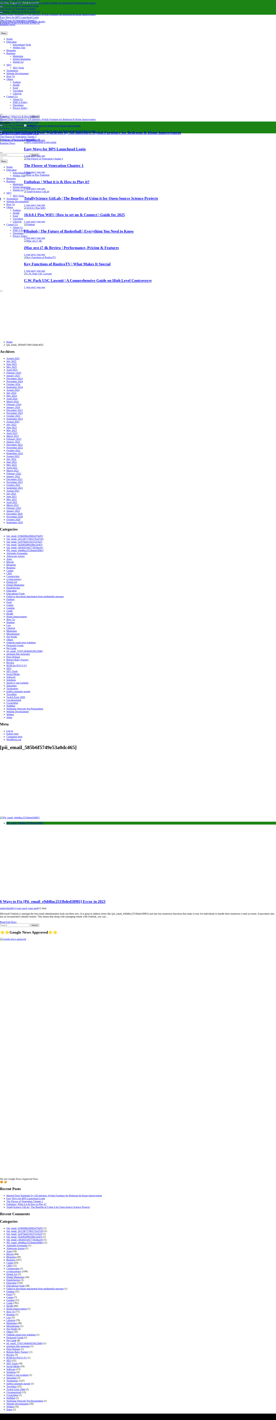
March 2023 (12, 436)
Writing (10, 714)
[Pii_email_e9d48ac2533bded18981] (25, 550)
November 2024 (14, 381)
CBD (9, 573)
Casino (9, 570)
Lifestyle (17, 93)
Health (16, 85)
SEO (8, 64)
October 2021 (13, 485)
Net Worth (11, 636)
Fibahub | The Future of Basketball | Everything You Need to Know (202, 231)
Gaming (10, 608)
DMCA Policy (20, 102)
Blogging (11, 50)
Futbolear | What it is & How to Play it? (20, 11)
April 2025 (11, 370)
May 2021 (11, 499)
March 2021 (12, 505)
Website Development (17, 73)
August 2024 (12, 390)
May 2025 (11, 367)
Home (9, 39)
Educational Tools (22, 44)
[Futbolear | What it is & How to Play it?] (159, 175)
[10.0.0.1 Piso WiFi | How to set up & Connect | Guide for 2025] (157, 208)
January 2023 (13, 442)
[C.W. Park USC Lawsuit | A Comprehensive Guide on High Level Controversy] (160, 273)
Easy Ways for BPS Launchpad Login (19, 5)
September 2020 (14, 522)
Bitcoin (10, 562)
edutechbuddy (7, 908)
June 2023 (11, 427)
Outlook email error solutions (21, 642)
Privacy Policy (20, 108)
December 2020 (14, 513)
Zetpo (9, 717)
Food (15, 88)
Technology (12, 70)
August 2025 (12, 358)
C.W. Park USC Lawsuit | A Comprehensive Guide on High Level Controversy (211, 280)
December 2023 (14, 410)
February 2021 (13, 508)
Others (9, 79)
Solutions (11, 680)
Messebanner (13, 634)
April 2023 (11, 433)
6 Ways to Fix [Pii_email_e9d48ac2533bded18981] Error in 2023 (52, 901)
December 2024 (14, 378)
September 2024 (14, 387)
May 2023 (11, 430)
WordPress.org (13, 739)
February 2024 (13, 404)
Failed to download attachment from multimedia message (35, 596)
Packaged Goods (14, 645)
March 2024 (12, 401)
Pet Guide (11, 648)
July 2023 (11, 424)
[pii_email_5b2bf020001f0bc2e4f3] (24, 544)
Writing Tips (19, 47)
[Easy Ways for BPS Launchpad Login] (163, 142)
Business (10, 53)
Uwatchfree (12, 703)
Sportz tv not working (17, 682)
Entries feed (12, 733)
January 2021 (13, 511)
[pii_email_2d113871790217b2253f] (24, 539)
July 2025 (11, 361)
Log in (9, 731)
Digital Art (18, 62)
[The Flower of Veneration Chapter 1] (166, 158)
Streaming (11, 685)
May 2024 (11, 395)
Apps (9, 559)
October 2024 (13, 384)
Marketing (18, 56)
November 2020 (14, 516)
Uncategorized (13, 700)
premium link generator (18, 654)
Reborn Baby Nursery (17, 659)
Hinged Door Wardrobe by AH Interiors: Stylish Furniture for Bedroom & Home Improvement (48, 3)
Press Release (13, 657)
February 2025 (13, 372)
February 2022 (13, 473)
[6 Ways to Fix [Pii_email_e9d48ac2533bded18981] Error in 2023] (20, 817)
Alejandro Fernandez (17, 553)
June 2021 (11, 496)
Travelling (18, 90)
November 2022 (14, 447)
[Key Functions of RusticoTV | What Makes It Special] (163, 257)
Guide (9, 611)
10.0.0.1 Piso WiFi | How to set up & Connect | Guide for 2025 (197, 215)
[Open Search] (1, 114)
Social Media (13, 674)
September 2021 (14, 488)
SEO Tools (18, 67)
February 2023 (13, 439)
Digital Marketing (22, 59)
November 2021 (14, 482)
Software (10, 677)
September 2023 (14, 418)
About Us (18, 99)
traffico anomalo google (18, 691)
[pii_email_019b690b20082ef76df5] (24, 536)
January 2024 (13, 407)
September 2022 (14, 453)
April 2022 (11, 467)
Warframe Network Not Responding (24, 708)
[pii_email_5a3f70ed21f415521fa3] (24, 541)
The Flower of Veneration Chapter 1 (18, 8)
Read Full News (8, 922)
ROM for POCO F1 (16, 665)
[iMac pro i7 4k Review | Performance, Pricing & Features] (156, 241)
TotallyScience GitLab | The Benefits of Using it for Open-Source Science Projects (48, 1207)
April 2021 (11, 502)
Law (8, 625)
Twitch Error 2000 (15, 697)
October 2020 (13, 519)
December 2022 (14, 444)
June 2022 (11, 462)
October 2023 (13, 416)
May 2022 (11, 465)
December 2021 (14, 479)
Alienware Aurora (15, 556)
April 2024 (11, 398)
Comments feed (14, 736)
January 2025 (13, 375)
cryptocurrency (14, 579)
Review (10, 662)
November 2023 (14, 413)
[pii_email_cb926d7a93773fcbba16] (24, 547)
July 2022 (11, 459)
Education (11, 41)
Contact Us (12, 96)
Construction (12, 576)
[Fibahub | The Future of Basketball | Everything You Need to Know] (152, 224)
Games (9, 605)
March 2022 (12, 470)
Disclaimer (18, 105)
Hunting (10, 622)
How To (10, 76)
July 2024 (11, 393)
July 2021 (11, 493)
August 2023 (12, 421)
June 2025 (11, 364)
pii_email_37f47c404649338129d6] (24, 651)
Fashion (17, 82)
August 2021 (12, 490)
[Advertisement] (138, 315)
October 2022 (13, 450)
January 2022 (13, 476)
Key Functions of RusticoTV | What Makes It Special (190, 264)
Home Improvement (16, 616)
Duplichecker (13, 587)
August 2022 (12, 456)
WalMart (10, 705)
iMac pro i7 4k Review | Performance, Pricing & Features (194, 248)
